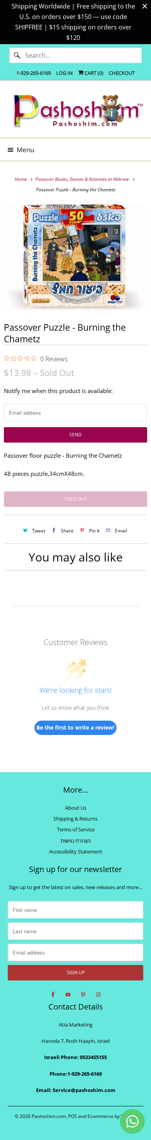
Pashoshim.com (49, 1116)
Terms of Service (75, 829)
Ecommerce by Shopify (112, 1116)
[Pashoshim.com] (76, 112)
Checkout (122, 72)
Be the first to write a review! (75, 727)
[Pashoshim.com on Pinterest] (83, 995)
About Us (75, 807)
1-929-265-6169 (33, 72)
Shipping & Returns (75, 818)
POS (72, 1116)
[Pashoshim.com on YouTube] (68, 995)
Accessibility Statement (75, 851)
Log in (64, 72)
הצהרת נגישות (76, 840)
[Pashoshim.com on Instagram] (98, 995)
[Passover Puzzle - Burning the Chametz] (75, 257)
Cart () (93, 72)
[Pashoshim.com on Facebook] (53, 995)
